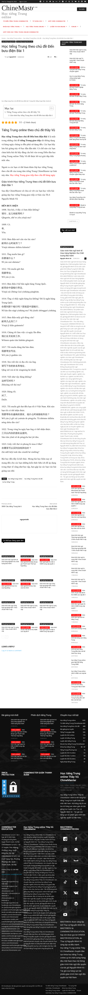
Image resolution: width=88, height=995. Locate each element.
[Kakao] (50, 1)
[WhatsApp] (34, 63)
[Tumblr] (69, 1)
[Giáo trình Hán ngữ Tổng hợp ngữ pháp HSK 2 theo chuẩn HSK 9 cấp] (48, 575)
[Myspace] (56, 1)
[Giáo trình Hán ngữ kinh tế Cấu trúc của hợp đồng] (10, 575)
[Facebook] (43, 1)
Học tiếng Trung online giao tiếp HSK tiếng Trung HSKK (78, 662)
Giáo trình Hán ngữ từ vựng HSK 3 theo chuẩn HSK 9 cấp (29, 607)
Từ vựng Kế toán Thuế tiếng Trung (77, 112)
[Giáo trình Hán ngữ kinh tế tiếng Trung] (64, 617)
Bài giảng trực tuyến (8, 556)
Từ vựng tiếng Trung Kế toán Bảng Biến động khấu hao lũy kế (78, 137)
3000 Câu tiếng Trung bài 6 (12, 506)
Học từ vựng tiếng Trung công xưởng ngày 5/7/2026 (77, 78)
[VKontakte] (75, 1)
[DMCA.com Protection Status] (11, 797)
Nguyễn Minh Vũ (65, 258)
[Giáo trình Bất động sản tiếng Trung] (64, 638)
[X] (72, 1)
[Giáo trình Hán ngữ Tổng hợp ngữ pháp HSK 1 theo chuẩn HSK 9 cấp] (10, 597)
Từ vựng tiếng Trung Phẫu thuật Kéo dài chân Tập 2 (77, 181)
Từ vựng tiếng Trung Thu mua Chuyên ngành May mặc (77, 172)
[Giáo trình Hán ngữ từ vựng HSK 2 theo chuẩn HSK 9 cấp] (48, 597)
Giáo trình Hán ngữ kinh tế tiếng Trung (78, 617)
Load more (72, 221)
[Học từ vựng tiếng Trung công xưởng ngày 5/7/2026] (64, 78)
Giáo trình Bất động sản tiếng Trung (78, 638)
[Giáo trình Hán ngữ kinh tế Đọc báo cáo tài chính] (29, 575)
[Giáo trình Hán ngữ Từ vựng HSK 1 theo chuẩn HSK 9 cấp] (10, 619)
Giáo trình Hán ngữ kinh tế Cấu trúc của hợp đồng (10, 586)
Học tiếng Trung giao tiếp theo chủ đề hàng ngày (32, 175)
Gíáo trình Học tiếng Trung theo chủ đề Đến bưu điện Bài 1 (31, 115)
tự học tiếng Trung (8, 482)
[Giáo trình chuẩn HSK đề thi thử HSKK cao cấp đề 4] (29, 619)
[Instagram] (47, 1)
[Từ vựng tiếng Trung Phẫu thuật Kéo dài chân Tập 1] (64, 190)
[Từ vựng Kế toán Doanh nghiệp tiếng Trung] (64, 87)
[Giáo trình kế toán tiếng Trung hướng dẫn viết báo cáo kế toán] (64, 696)
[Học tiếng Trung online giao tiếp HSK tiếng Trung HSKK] (64, 662)
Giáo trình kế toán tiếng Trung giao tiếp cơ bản (78, 684)
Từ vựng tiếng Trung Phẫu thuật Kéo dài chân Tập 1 (77, 190)
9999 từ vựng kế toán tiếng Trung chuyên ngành (77, 69)
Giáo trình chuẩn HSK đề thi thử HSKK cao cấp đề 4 (29, 629)
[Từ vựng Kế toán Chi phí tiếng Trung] (64, 96)
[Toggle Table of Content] (50, 108)
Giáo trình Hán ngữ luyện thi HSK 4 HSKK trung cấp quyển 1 (48, 629)
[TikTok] (66, 1)
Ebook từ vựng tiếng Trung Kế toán (78, 206)
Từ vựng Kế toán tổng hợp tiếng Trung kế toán (77, 121)
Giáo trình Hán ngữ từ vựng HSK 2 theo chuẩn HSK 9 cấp (48, 607)
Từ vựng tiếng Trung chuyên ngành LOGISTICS (78, 163)
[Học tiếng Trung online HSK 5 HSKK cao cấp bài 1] (64, 673)
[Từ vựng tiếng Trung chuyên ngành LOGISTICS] (64, 163)
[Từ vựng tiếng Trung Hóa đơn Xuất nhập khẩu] (64, 146)
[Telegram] (63, 1)
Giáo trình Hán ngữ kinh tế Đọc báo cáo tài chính (29, 586)
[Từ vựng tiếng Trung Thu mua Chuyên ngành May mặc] (64, 172)
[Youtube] (85, 1)
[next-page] (6, 636)
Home (4, 38)
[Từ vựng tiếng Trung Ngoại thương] (64, 155)
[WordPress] (82, 1)
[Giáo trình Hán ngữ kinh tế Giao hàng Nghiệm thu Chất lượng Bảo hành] (10, 551)
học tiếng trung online (15, 479)
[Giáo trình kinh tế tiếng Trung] (64, 628)
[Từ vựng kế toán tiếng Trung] (64, 129)
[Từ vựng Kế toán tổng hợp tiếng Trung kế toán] (64, 120)
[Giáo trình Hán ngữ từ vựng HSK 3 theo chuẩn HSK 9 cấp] (29, 597)
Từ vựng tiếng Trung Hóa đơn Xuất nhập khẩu (78, 146)
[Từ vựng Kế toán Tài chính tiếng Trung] (64, 103)
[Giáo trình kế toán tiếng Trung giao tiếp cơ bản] (64, 684)
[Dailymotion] (40, 1)
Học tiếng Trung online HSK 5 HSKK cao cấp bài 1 (78, 673)
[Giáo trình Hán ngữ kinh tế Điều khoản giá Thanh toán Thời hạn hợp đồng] (29, 551)
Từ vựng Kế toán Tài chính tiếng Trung (77, 104)
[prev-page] (3, 636)
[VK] (55, 63)
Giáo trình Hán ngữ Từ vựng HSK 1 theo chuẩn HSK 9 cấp (10, 629)
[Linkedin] (53, 1)
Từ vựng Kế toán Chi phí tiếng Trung (78, 95)
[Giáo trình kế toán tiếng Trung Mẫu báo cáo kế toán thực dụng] (64, 649)
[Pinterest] (59, 1)
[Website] (78, 1)
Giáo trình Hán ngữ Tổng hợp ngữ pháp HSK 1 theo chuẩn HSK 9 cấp (9, 607)
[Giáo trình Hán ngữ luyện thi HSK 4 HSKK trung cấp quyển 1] (48, 619)
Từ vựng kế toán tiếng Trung (77, 129)
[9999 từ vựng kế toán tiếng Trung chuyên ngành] (64, 69)
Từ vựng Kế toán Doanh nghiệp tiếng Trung (77, 87)
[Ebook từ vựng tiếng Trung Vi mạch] (64, 214)
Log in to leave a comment (11, 650)
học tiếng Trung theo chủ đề (33, 479)
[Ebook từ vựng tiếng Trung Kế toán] (64, 207)
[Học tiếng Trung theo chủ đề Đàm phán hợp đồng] (64, 199)
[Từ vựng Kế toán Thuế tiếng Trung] (64, 112)
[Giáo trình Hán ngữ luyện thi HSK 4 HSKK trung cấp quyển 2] (48, 551)
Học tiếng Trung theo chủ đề (32, 38)
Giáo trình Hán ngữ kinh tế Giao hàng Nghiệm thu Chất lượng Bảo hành (10, 561)
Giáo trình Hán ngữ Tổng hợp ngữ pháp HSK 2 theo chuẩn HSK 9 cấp (47, 585)
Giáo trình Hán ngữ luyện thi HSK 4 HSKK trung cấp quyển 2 (48, 562)
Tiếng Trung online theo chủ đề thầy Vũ (23, 112)
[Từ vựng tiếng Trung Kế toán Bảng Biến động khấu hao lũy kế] (64, 137)
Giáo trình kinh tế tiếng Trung (78, 627)
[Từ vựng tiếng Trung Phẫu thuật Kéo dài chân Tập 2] (64, 181)
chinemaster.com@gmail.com (12, 874)
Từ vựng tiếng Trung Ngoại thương (77, 154)
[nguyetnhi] (3, 57)
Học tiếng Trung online (14, 38)
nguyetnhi (12, 57)
